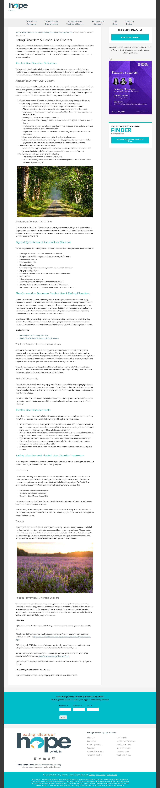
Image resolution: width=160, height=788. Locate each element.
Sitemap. (92, 775)
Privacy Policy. (101, 775)
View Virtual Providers (130, 37)
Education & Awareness (31, 22)
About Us (11, 10)
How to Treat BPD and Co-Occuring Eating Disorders (39, 338)
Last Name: (77, 705)
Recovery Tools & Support (98, 22)
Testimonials (122, 737)
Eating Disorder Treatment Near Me (75, 22)
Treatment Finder (124, 755)
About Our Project (129, 22)
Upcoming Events (124, 748)
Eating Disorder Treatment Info (51, 22)
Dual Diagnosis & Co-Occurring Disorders (57, 32)
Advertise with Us (94, 755)
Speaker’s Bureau (124, 744)
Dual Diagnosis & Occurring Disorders (33, 335)
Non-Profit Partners (95, 751)
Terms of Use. (112, 775)
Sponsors (91, 748)
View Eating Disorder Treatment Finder (130, 140)
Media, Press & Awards (126, 741)
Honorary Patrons (94, 744)
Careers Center (123, 751)
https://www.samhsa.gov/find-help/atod (54, 656)
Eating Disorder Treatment (31, 32)
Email (89, 705)
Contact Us (91, 741)
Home (18, 32)
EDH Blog (115, 22)
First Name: (63, 705)
